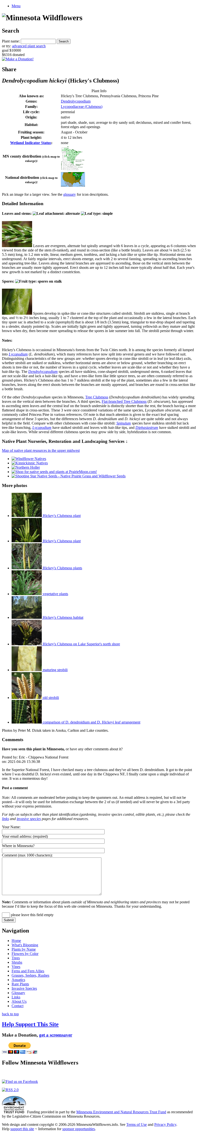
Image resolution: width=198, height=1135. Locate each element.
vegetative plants (55, 594)
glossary (69, 194)
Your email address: (17, 836)
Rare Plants (20, 984)
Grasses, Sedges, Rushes (30, 975)
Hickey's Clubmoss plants (62, 568)
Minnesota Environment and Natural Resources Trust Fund (121, 1112)
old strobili (50, 698)
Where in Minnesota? (18, 846)
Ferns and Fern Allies (28, 971)
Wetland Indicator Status (30, 143)
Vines (16, 967)
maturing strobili (55, 670)
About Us (19, 1001)
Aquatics (18, 980)
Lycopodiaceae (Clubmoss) (81, 106)
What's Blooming (25, 945)
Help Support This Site (30, 1024)
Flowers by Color (25, 954)
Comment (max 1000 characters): (27, 855)
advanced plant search (29, 46)
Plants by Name (24, 949)
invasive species (29, 819)
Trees (16, 958)
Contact (17, 1006)
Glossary (18, 993)
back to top (10, 1014)
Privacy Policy (165, 1124)
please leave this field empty (32, 915)
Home (16, 941)
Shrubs (17, 962)
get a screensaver (55, 1035)
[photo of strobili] (17, 313)
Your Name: (11, 827)
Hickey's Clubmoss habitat (62, 617)
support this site (22, 1129)
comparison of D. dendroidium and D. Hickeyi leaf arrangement (91, 722)
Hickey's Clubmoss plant (61, 516)
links (5, 819)
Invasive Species (24, 988)
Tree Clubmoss (96, 397)
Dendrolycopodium (76, 101)
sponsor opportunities (78, 1129)
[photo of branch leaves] (17, 246)
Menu (16, 6)
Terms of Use (136, 1124)
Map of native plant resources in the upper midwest (41, 450)
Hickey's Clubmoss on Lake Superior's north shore (81, 644)
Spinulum (123, 423)
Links (16, 997)
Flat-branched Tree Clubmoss (124, 401)
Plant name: (11, 41)
